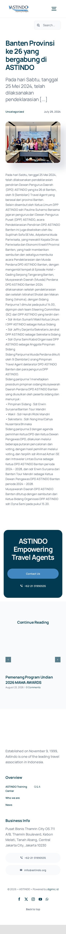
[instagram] (33, 899)
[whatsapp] (47, 899)
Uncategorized (15, 111)
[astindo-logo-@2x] (19, 6)
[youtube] (40, 899)
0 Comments (33, 687)
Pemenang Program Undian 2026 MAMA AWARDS (29, 680)
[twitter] (26, 899)
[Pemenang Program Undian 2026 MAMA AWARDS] (33, 651)
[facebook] (19, 899)
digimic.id (52, 889)
